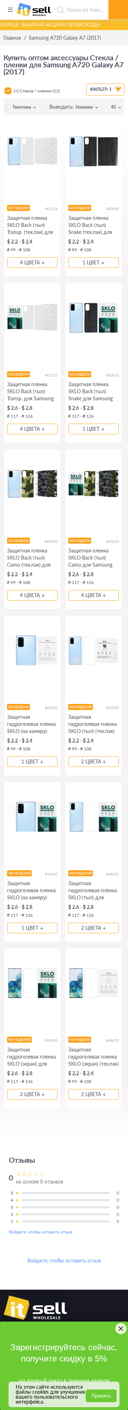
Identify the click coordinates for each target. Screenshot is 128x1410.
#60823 (112, 375)
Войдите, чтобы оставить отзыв (40, 1231)
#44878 (112, 1040)
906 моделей (19, 1040)
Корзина (118, 2)
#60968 (112, 209)
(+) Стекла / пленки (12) (37, 90)
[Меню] (10, 10)
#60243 (112, 541)
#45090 (112, 708)
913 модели (79, 1040)
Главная (12, 37)
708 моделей (19, 873)
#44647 (51, 874)
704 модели (18, 707)
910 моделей (80, 873)
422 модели (18, 208)
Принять (101, 1396)
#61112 (51, 375)
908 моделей (80, 707)
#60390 (51, 541)
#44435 (112, 874)
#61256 (51, 209)
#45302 (51, 708)
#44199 (51, 1040)
